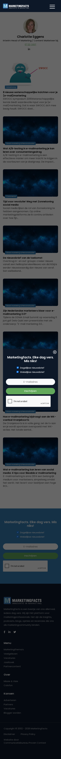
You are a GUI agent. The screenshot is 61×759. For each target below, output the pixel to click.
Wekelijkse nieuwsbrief (32, 372)
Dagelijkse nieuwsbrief (32, 367)
